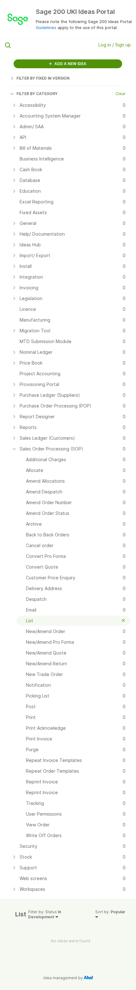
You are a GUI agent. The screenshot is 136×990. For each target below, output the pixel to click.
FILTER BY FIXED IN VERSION (43, 78)
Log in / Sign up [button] (114, 44)
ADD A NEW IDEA (69, 63)
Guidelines (46, 27)
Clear (120, 93)
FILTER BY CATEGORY (37, 93)
